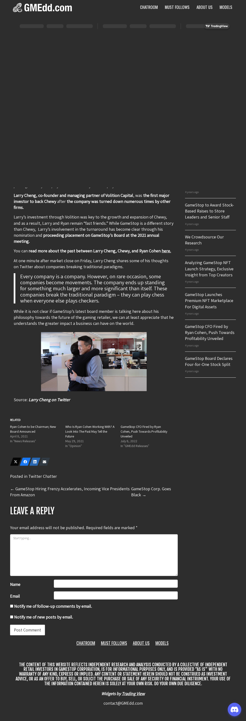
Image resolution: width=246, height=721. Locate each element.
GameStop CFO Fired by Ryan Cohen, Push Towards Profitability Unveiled (144, 431)
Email (15, 596)
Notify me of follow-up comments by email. (53, 606)
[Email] (44, 462)
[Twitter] (15, 462)
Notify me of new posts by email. (43, 617)
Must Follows (177, 7)
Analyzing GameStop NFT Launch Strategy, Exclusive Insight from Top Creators (209, 268)
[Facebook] (25, 462)
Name (15, 584)
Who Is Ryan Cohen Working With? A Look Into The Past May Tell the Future (90, 431)
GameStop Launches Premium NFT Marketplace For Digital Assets (209, 300)
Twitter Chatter (42, 476)
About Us (205, 7)
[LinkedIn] (34, 462)
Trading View (133, 693)
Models (226, 7)
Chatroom (149, 7)
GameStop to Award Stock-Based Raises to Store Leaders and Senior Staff (209, 211)
